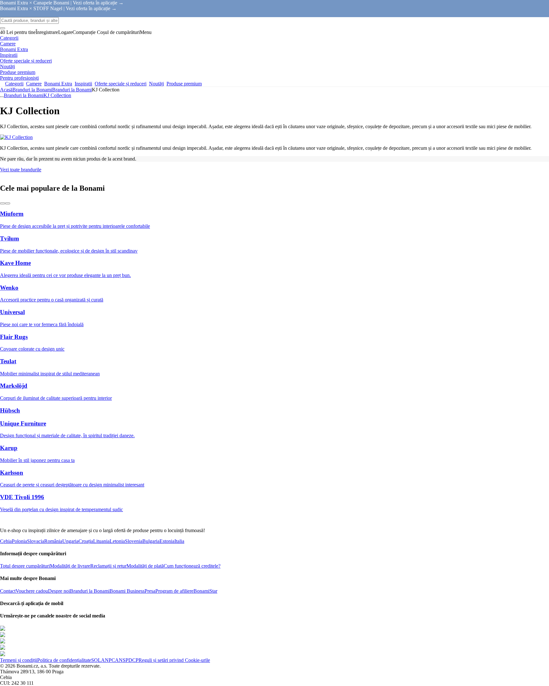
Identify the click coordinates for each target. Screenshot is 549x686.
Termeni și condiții (18, 660)
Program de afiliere (174, 591)
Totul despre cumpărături (25, 566)
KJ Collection (57, 95)
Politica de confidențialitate (64, 660)
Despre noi (59, 591)
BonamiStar (205, 591)
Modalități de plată (145, 566)
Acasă (6, 89)
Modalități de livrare (70, 566)
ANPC (108, 660)
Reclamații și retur (108, 566)
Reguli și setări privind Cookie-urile (174, 660)
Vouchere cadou (32, 591)
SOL (96, 660)
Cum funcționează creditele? (192, 566)
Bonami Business (127, 591)
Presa (150, 591)
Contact (8, 591)
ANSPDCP (127, 660)
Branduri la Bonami (72, 89)
